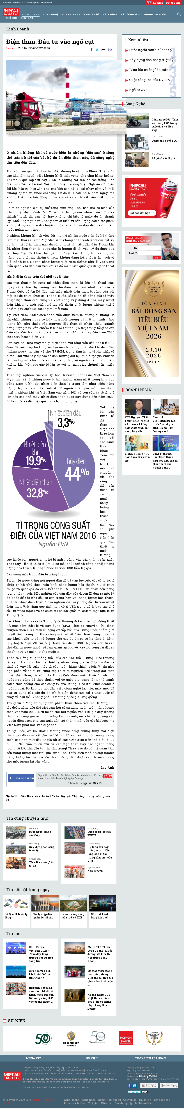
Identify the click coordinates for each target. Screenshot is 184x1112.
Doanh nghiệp (124, 1103)
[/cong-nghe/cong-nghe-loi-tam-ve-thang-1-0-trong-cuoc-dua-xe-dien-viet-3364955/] (137, 120)
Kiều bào (26, 18)
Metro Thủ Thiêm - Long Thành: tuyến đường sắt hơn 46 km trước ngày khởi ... (100, 954)
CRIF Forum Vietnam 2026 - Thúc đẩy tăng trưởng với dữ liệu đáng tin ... (41, 954)
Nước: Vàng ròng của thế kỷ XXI (73, 915)
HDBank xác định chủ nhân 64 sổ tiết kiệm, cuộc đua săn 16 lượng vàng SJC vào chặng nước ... (41, 994)
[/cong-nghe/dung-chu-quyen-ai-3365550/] (137, 141)
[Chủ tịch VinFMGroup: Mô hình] (166, 407)
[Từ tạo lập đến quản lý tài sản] (44, 902)
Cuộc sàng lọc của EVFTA (149, 80)
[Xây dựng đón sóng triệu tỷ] (16, 848)
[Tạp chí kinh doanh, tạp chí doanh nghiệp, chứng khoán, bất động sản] (11, 11)
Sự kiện (17, 1020)
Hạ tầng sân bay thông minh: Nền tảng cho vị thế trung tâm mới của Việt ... (100, 854)
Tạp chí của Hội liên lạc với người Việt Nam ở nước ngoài (27, 3)
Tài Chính (110, 14)
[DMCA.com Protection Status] (138, 1091)
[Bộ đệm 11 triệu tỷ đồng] (16, 902)
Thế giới (11, 18)
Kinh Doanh (31, 14)
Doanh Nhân (71, 14)
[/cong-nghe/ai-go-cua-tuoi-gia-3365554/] (137, 159)
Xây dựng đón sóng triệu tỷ (151, 60)
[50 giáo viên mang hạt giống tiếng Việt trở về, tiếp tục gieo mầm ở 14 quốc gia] (75, 972)
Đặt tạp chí (173, 2)
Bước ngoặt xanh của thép (150, 50)
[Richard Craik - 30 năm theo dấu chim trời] (138, 443)
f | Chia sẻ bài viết (22, 778)
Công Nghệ (50, 14)
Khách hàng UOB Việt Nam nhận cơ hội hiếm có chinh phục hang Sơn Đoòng (100, 1001)
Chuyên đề (91, 14)
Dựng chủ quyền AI (164, 140)
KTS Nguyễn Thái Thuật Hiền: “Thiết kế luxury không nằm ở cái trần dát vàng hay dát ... (137, 424)
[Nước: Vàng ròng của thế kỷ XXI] (73, 902)
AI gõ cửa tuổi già (163, 158)
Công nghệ (88, 1099)
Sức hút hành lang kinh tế (100, 915)
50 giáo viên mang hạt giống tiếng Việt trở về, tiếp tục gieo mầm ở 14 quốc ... (100, 977)
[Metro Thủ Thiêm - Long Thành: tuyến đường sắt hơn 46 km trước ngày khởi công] (75, 948)
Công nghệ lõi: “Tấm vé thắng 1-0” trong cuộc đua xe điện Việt (165, 125)
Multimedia (143, 1103)
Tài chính (145, 1099)
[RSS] (103, 49)
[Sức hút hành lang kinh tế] (102, 902)
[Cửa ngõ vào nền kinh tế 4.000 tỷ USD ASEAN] (16, 972)
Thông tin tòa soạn (150, 1058)
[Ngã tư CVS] (75, 871)
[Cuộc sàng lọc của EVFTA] (75, 832)
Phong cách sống (74, 1103)
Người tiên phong (109, 1099)
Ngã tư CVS (95, 870)
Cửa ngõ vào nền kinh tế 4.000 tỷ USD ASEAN (40, 974)
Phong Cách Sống (155, 14)
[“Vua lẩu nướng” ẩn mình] (16, 863)
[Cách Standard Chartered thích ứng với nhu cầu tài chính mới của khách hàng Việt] (166, 443)
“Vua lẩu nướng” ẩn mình (150, 69)
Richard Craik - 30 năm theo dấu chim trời (137, 457)
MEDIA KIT (33, 1058)
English (157, 2)
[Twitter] (97, 49)
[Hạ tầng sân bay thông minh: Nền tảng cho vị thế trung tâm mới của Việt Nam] (75, 848)
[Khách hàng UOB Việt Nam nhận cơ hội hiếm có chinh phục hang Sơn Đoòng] (75, 995)
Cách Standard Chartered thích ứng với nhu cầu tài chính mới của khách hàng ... (165, 460)
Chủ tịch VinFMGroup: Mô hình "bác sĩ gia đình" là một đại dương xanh (164, 424)
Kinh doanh (71, 1099)
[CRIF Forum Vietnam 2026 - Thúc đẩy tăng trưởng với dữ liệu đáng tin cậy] (16, 948)
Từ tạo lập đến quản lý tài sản (43, 915)
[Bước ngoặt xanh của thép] (16, 832)
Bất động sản (130, 14)
